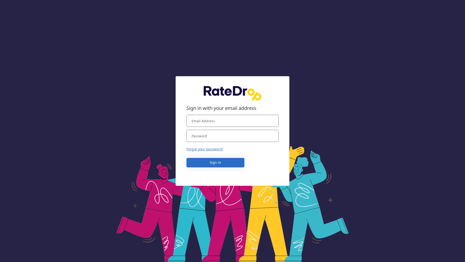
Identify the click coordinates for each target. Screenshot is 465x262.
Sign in (215, 162)
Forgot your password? (204, 149)
